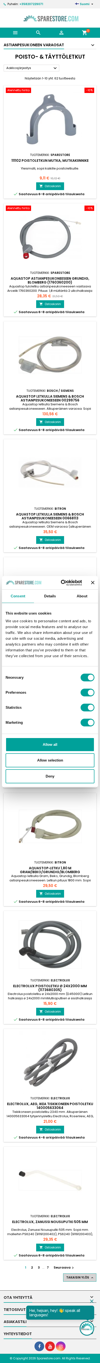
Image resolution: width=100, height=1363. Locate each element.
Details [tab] (50, 596)
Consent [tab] (18, 596)
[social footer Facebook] (39, 1346)
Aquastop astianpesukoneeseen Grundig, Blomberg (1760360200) (50, 280)
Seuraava (64, 1267)
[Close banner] (92, 582)
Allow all (50, 744)
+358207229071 (31, 4)
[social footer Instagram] (61, 1346)
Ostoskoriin (50, 186)
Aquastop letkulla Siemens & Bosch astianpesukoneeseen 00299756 (50, 398)
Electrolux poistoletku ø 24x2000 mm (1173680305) (50, 988)
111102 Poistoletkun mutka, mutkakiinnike (50, 160)
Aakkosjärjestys (32, 68)
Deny (50, 776)
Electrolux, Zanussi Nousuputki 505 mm (50, 1221)
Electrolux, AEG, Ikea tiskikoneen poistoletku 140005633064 (50, 1105)
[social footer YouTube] (50, 1346)
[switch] (87, 692)
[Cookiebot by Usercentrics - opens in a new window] (62, 583)
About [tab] (82, 596)
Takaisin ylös (80, 1277)
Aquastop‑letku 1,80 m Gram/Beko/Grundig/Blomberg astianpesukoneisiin (50, 872)
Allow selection (50, 760)
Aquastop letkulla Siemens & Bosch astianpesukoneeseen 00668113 (50, 516)
